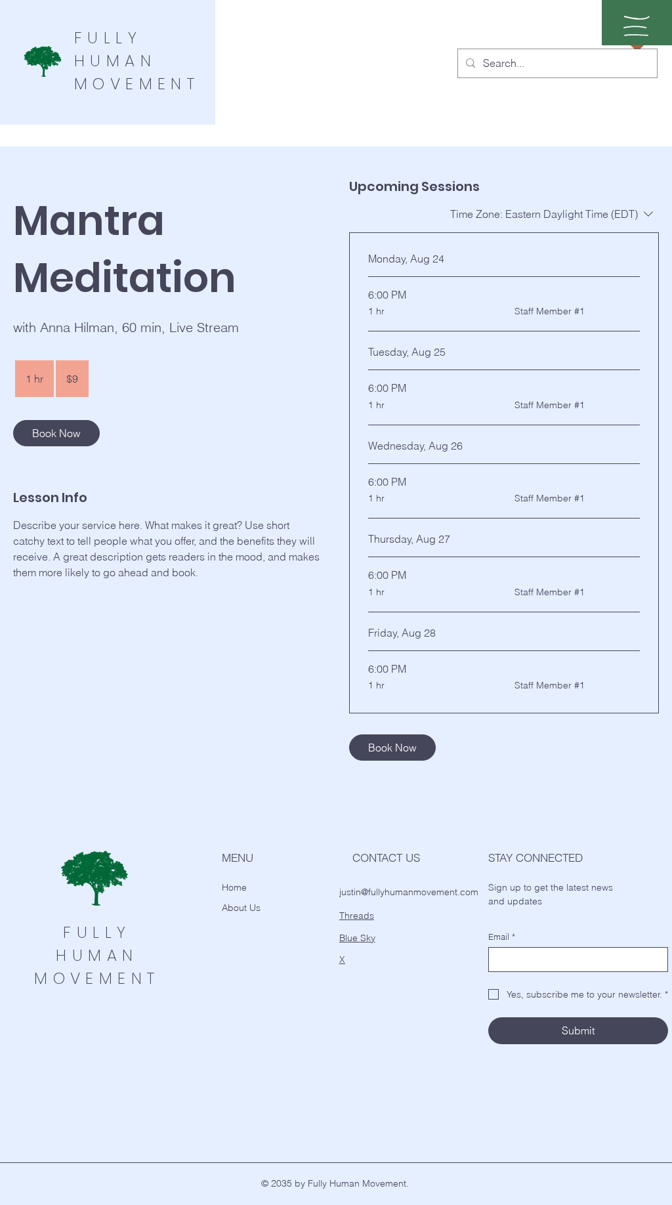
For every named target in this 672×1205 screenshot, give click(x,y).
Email (501, 936)
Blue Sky (357, 938)
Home (234, 887)
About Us (241, 908)
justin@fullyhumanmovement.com (408, 892)
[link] (56, 433)
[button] (636, 26)
